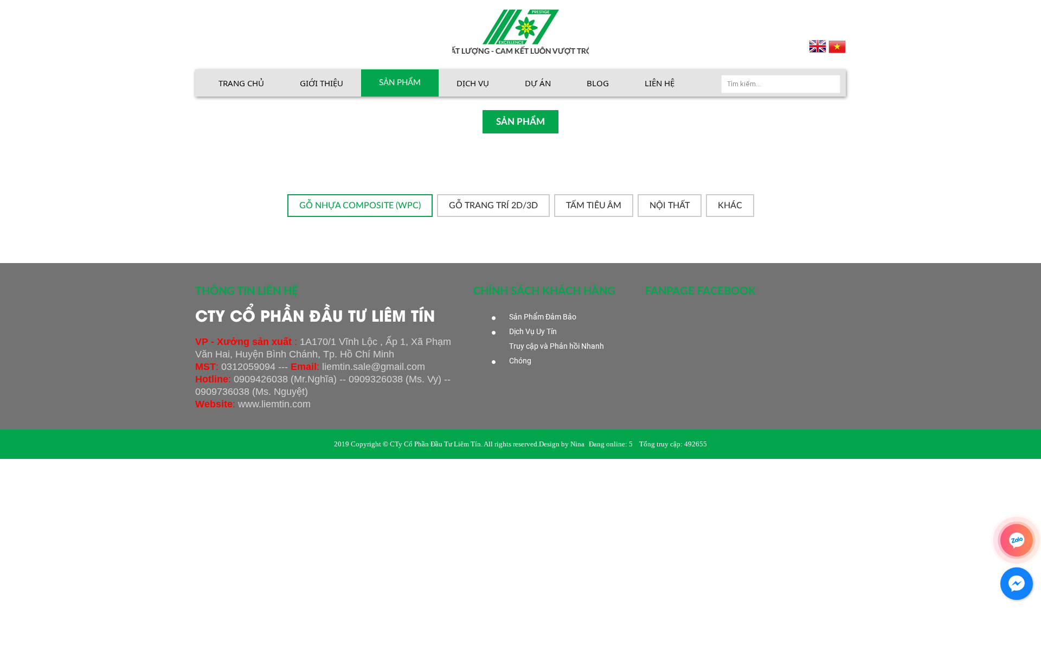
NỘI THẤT (670, 205)
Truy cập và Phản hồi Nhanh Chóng (556, 353)
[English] (818, 46)
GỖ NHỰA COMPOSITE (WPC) (360, 205)
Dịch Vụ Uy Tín (533, 331)
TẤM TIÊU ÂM (593, 205)
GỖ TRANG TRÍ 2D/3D (493, 205)
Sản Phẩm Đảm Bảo (542, 316)
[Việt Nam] (837, 46)
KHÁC (730, 205)
